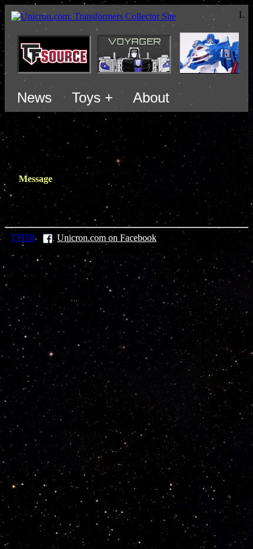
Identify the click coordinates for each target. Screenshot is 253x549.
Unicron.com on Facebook (107, 238)
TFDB (23, 238)
